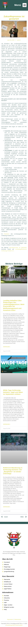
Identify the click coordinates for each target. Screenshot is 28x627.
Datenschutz (17, 619)
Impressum (10, 619)
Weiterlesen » (6, 346)
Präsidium (6, 234)
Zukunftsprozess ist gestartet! (18, 247)
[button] (25, 5)
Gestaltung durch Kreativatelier (14, 625)
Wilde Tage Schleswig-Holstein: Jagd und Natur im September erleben (13, 392)
